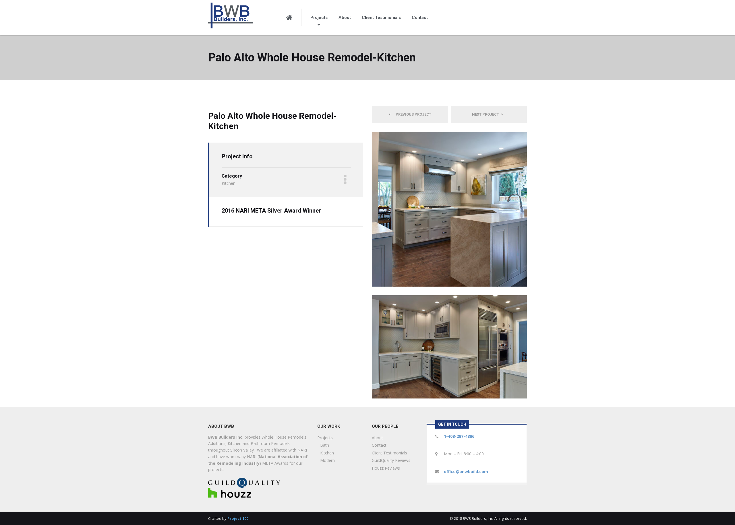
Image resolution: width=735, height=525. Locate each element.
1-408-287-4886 (459, 436)
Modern (327, 460)
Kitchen (327, 453)
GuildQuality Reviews (391, 460)
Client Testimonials (381, 17)
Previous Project (412, 114)
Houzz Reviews (386, 468)
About (345, 17)
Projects (319, 17)
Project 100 (237, 518)
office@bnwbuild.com (466, 471)
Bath (324, 445)
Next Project (487, 114)
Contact (420, 17)
